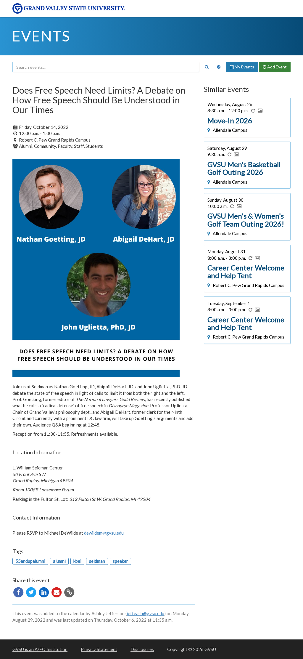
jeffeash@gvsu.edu (145, 613)
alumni (59, 561)
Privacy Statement (99, 649)
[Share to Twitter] (31, 591)
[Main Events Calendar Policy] (218, 67)
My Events (244, 66)
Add (276, 66)
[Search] (206, 67)
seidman (97, 561)
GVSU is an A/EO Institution (39, 649)
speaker (120, 561)
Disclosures (142, 649)
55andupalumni (30, 561)
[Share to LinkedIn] (44, 591)
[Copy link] (69, 591)
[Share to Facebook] (18, 591)
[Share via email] (57, 591)
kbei (77, 561)
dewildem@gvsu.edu (104, 532)
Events (41, 36)
